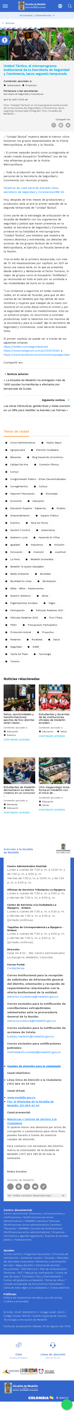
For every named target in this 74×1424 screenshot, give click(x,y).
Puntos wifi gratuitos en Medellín (24, 1280)
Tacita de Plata (19, 654)
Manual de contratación (39, 1272)
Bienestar (15, 457)
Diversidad (51, 493)
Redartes (15, 639)
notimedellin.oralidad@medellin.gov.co (34, 1052)
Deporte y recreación (22, 493)
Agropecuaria (17, 450)
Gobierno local (18, 537)
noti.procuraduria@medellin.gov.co (31, 1020)
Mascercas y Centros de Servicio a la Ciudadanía (32, 1121)
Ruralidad (37, 639)
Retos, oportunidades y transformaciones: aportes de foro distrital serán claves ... (19, 718)
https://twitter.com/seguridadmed (26, 346)
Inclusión (59, 544)
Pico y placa (55, 617)
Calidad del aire (19, 464)
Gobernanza (13, 85)
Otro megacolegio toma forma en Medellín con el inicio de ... (54, 790)
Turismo (15, 661)
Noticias (10, 23)
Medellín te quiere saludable (27, 566)
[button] (58, 5)
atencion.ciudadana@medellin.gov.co (32, 996)
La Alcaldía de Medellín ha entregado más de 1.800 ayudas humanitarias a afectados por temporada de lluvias (34, 384)
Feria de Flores (39, 523)
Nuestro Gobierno (20, 595)
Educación (38, 501)
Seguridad (16, 646)
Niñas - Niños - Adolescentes (27, 588)
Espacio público (50, 515)
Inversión (38, 552)
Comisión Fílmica (49, 464)
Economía (16, 501)
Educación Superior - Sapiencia (28, 508)
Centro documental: (16, 1213)
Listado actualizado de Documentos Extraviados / (34, 1283)
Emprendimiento (20, 515)
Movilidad (45, 574)
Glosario (50, 1257)
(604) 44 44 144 (53, 1358)
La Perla (15, 559)
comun (14, 472)
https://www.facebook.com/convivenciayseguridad (37, 354)
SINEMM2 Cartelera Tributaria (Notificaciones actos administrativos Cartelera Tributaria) (32, 1225)
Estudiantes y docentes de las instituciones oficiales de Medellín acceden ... (54, 718)
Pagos (51, 603)
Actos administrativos (22, 442)
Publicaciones (23, 1239)
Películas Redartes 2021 (49, 610)
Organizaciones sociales (24, 603)
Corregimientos (19, 486)
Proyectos (31, 85)
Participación (17, 610)
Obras (45, 805)
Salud (56, 639)
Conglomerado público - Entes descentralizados (38, 479)
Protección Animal (20, 632)
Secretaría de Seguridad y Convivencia (23, 94)
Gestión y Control (20, 530)
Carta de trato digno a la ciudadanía (25, 1287)
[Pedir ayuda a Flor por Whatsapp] (66, 1404)
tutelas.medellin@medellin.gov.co (30, 1036)
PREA (13, 625)
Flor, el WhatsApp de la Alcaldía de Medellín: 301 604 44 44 (30, 1103)
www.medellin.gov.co (21, 1097)
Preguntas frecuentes (37, 1254)
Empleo (61, 508)
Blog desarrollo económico (47, 457)
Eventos (15, 523)
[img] (5, 6)
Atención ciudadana (47, 450)
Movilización (49, 581)
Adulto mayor (54, 442)
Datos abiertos (60, 1287)
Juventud (60, 552)
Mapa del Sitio (25, 1265)
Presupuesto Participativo (42, 625)
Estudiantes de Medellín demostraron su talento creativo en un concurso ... (19, 791)
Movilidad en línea (20, 581)
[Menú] (6, 5)
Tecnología (45, 654)
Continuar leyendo (17, 739)
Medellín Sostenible (42, 559)
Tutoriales (28, 1276)
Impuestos (37, 544)
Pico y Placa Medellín (49, 1276)
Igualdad (15, 544)
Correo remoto (13, 1254)
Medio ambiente (19, 574)
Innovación (16, 552)
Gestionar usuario (32, 1257)
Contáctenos (15, 968)
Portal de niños (54, 1280)
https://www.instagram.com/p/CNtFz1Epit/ (32, 350)
